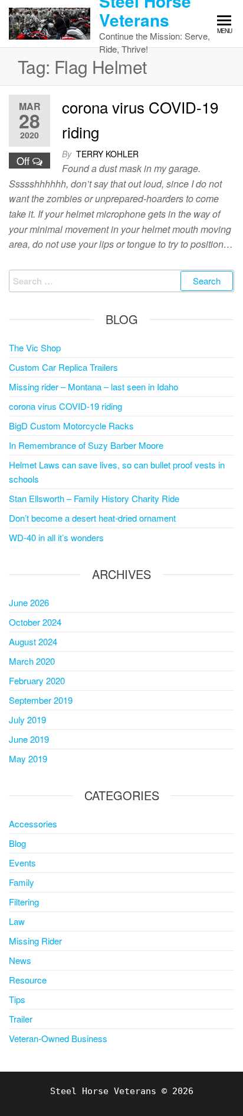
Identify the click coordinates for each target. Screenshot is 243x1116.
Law (17, 921)
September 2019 (41, 700)
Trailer (20, 1019)
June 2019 (29, 739)
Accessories (33, 823)
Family (21, 882)
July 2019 (27, 719)
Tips (17, 999)
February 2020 (37, 680)
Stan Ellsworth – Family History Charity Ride (94, 498)
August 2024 (33, 641)
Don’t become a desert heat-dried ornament (92, 518)
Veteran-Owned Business (58, 1038)
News (20, 960)
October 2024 (35, 622)
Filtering (24, 901)
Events (22, 862)
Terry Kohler (107, 154)
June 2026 (29, 602)
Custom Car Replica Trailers (63, 367)
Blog (17, 843)
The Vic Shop (35, 347)
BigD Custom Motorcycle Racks (71, 425)
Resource (28, 979)
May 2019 (28, 758)
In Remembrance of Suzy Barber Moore (86, 445)
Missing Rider (35, 940)
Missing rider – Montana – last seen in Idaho (93, 386)
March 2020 (32, 661)
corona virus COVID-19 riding (65, 406)
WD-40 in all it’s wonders (56, 537)
